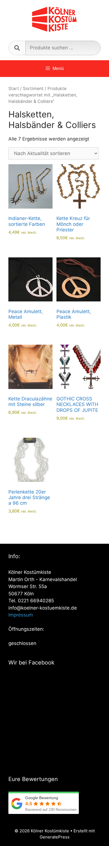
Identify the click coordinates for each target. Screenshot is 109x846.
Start (13, 88)
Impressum (20, 615)
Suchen (16, 48)
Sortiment (33, 88)
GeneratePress (55, 837)
